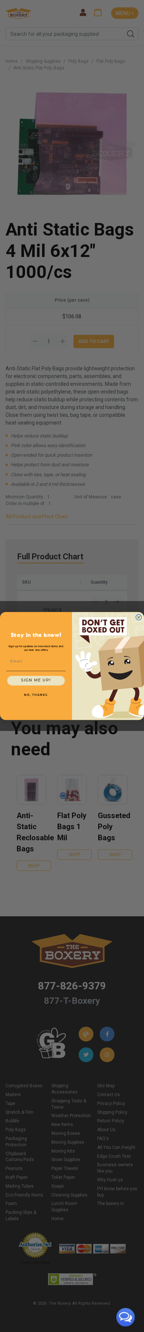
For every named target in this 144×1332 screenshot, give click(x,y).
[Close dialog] (139, 617)
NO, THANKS (36, 695)
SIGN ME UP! (36, 680)
